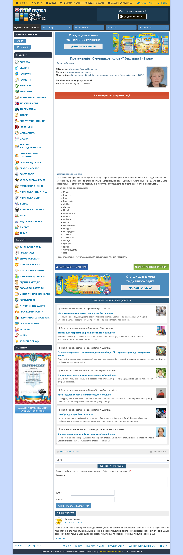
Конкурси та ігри (30, 264)
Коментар (61, 475)
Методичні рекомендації (35, 294)
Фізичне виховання (32, 209)
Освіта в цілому (29, 323)
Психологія (27, 174)
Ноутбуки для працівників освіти (75, 414)
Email (59, 499)
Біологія (25, 68)
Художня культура (31, 221)
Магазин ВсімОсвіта (121, 3)
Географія (26, 74)
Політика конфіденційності (142, 546)
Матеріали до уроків (32, 276)
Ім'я (58, 493)
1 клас (76, 451)
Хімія (23, 215)
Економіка (26, 91)
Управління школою (32, 306)
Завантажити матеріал (72, 267)
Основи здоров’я (30, 162)
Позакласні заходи (32, 288)
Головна (22, 3)
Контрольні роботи (32, 270)
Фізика (24, 204)
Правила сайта (116, 546)
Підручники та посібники (35, 317)
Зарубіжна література (33, 97)
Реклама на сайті (71, 3)
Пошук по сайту (95, 3)
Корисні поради (29, 341)
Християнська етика (32, 180)
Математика (27, 133)
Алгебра (25, 62)
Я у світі (24, 227)
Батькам (25, 329)
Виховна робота (30, 259)
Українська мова (30, 198)
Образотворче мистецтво (29, 155)
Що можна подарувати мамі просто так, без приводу (85, 313)
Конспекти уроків (30, 247)
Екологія (25, 85)
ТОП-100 (78, 546)
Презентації (65, 451)
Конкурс (38, 3)
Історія (24, 115)
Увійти (163, 3)
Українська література (33, 192)
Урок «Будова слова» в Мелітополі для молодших (84, 394)
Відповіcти (60, 538)
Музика (24, 139)
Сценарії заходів (30, 282)
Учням (23, 335)
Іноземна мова (29, 103)
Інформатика (28, 109)
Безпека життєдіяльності (30, 146)
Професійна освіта (31, 311)
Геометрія (26, 80)
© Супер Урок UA (27, 546)
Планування (27, 300)
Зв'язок (52, 3)
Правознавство (29, 168)
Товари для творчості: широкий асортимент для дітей (86, 332)
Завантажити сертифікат (152, 267)
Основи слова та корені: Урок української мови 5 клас (86, 434)
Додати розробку (134, 16)
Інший (23, 233)
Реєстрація (147, 3)
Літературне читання (32, 121)
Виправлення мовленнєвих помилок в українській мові (87, 375)
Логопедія (26, 127)
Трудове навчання (31, 186)
